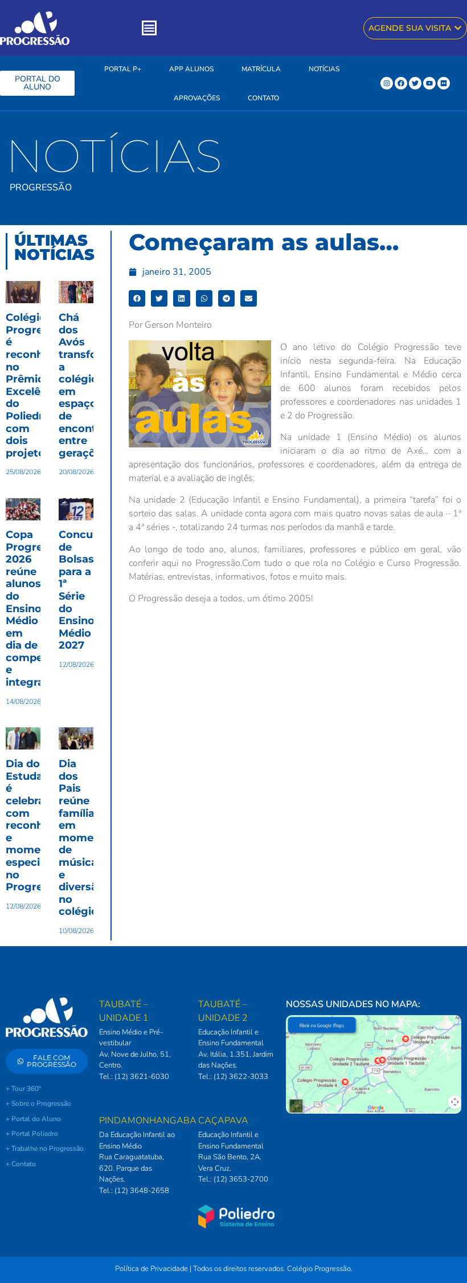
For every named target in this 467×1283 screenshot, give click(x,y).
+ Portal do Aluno (33, 1118)
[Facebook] (401, 83)
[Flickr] (443, 83)
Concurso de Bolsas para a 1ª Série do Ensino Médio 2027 (84, 589)
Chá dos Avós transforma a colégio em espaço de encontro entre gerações (88, 385)
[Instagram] (386, 83)
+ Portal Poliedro (32, 1133)
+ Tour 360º (23, 1088)
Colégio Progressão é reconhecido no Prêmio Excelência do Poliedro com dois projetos (39, 385)
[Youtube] (429, 83)
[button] (137, 298)
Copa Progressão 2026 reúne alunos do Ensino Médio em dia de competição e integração (37, 608)
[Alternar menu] (149, 28)
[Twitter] (415, 83)
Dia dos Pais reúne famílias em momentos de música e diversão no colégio (88, 837)
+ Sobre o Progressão (38, 1103)
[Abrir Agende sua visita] (458, 28)
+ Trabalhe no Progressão (45, 1148)
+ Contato (21, 1163)
